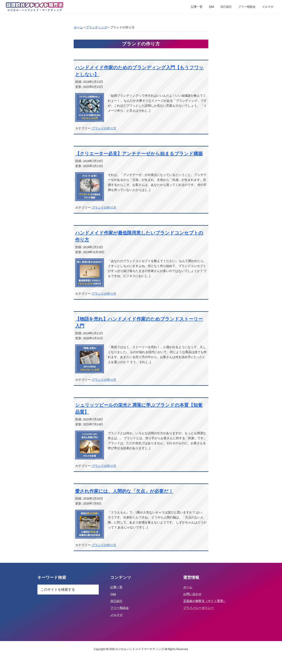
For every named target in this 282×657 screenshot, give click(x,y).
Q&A (113, 594)
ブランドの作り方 (104, 128)
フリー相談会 (119, 608)
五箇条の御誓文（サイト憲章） (204, 601)
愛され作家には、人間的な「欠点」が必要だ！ (124, 491)
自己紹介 (116, 601)
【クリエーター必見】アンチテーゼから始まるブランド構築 (139, 153)
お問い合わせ (192, 594)
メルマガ (116, 615)
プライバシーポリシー (198, 608)
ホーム (187, 587)
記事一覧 (116, 587)
